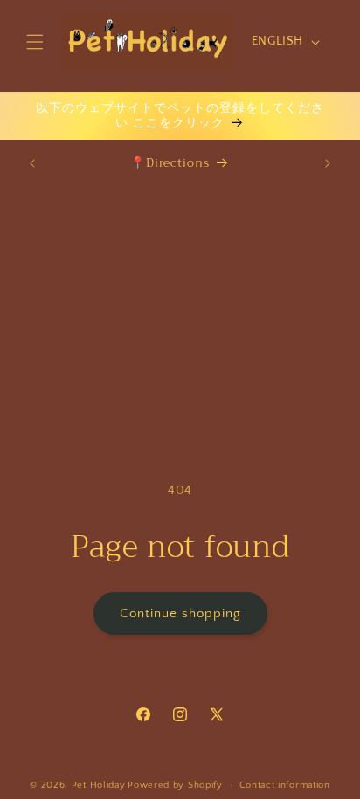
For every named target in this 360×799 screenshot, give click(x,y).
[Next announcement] (327, 163)
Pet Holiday (99, 785)
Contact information (284, 785)
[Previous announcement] (32, 163)
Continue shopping (180, 613)
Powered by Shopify (175, 785)
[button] (35, 42)
